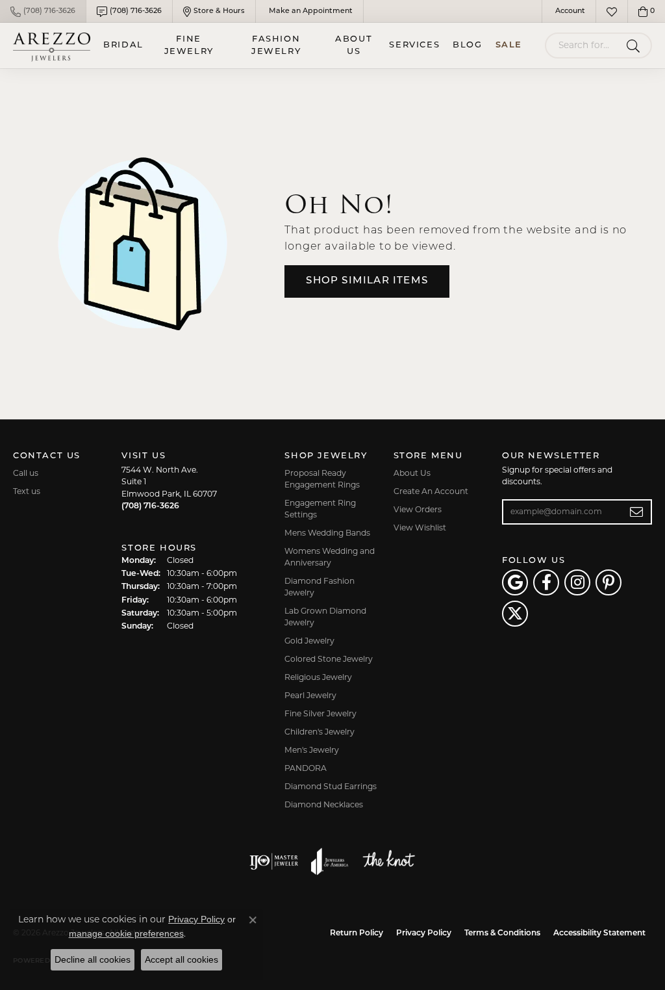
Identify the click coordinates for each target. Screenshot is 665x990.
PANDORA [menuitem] (305, 769)
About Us (353, 46)
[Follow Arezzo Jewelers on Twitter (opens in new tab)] (515, 614)
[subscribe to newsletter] (637, 512)
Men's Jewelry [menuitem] (311, 751)
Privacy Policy (423, 933)
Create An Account (431, 492)
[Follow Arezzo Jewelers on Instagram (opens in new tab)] (577, 582)
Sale (509, 45)
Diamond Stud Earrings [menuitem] (330, 787)
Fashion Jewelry (276, 46)
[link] (43, 11)
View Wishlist (420, 528)
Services (414, 45)
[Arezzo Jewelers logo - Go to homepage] (51, 45)
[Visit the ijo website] (273, 861)
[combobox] (583, 45)
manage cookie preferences (126, 933)
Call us (25, 474)
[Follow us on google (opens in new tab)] (515, 582)
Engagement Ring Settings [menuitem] (320, 509)
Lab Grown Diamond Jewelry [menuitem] (325, 617)
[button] (569, 11)
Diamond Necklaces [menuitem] (323, 805)
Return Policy (356, 933)
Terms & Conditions (502, 933)
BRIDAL (123, 45)
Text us (26, 492)
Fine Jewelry (189, 46)
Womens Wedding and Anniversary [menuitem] (329, 557)
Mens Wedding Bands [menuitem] (327, 534)
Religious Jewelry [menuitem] (318, 678)
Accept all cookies (181, 959)
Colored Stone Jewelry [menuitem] (328, 660)
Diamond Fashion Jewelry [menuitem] (319, 587)
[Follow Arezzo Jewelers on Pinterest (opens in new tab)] (608, 582)
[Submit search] (635, 45)
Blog (467, 45)
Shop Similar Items (367, 281)
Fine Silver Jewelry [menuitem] (320, 714)
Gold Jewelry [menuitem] (309, 641)
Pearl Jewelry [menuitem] (310, 696)
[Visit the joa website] (330, 861)
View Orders (418, 510)
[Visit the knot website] (388, 861)
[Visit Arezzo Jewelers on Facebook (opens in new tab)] (546, 582)
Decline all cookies (93, 959)
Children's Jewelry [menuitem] (319, 732)
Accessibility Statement (599, 933)
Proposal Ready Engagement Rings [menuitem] (322, 479)
